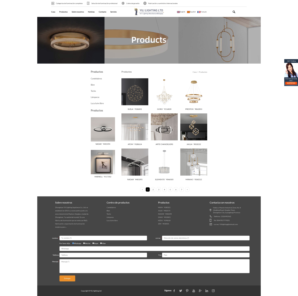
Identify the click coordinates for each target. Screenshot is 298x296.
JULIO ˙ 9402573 (164, 211)
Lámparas (95, 97)
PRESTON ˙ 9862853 (193, 109)
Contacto (102, 12)
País (159, 255)
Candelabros (96, 78)
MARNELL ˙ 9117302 (103, 177)
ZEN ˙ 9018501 (163, 224)
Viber (104, 243)
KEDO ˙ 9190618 (164, 220)
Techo (93, 91)
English (182, 12)
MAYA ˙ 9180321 (164, 207)
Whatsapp (77, 243)
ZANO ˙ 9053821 (164, 217)
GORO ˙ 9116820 (164, 109)
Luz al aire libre (97, 103)
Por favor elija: (64, 243)
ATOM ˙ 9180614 (135, 144)
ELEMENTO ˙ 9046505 (164, 179)
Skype (96, 243)
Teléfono (56, 255)
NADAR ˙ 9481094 (103, 144)
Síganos (168, 290)
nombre (55, 238)
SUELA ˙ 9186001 (135, 109)
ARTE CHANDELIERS (164, 144)
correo (158, 238)
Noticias (91, 12)
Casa (53, 12)
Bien (93, 85)
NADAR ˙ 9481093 (134, 179)
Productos (63, 12)
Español (193, 12)
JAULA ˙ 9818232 (194, 144)
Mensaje (55, 261)
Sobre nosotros (78, 12)
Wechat (87, 243)
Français (203, 12)
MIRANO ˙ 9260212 (194, 179)
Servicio (113, 12)
